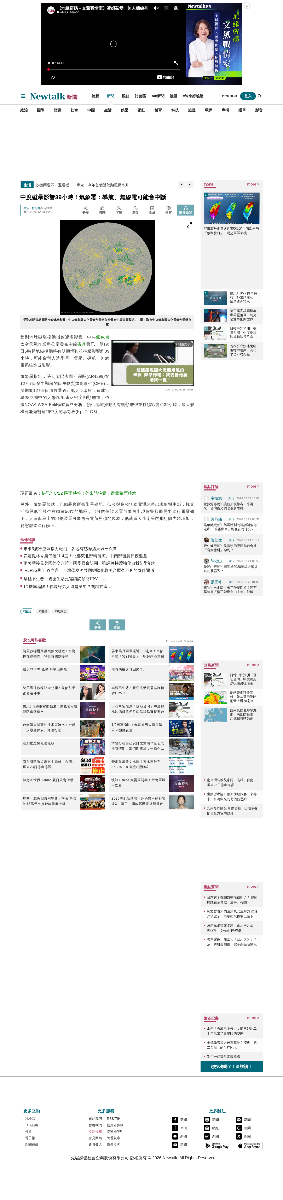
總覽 (95, 96)
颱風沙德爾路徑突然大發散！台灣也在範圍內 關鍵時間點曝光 (49, 653)
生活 (108, 110)
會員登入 (95, 1144)
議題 (173, 96)
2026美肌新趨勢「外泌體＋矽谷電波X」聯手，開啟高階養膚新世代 (138, 801)
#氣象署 (61, 611)
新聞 (110, 96)
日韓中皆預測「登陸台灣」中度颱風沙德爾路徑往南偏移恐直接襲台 (137, 709)
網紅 (141, 110)
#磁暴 (43, 611)
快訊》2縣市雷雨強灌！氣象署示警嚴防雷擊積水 (50, 709)
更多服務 (106, 1110)
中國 (91, 110)
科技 (175, 110)
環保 (208, 110)
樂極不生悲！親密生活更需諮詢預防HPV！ (137, 690)
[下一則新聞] (190, 184)
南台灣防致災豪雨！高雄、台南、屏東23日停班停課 (49, 764)
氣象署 (102, 337)
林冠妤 (36, 208)
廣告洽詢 (113, 1144)
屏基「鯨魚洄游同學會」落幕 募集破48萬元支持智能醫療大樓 (50, 801)
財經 (57, 110)
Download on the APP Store (249, 1146)
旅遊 (192, 110)
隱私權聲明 (115, 1131)
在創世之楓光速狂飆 (38, 743)
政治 (24, 110)
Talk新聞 (157, 96)
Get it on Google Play (217, 1146)
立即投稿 (95, 1131)
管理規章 (113, 1138)
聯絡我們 (95, 1125)
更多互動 (31, 1110)
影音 (259, 110)
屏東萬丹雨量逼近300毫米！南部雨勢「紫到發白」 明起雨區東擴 (137, 653)
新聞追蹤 (31, 1144)
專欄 (225, 110)
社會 (74, 110)
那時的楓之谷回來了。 (129, 669)
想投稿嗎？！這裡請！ (231, 1066)
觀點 (125, 96)
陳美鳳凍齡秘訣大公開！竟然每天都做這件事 (49, 690)
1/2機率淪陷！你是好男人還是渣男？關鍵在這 (136, 727)
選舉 (242, 110)
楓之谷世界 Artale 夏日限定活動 (48, 780)
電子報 (30, 1138)
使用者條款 (115, 1125)
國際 (41, 110)
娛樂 (124, 110)
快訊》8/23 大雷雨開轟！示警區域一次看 (138, 782)
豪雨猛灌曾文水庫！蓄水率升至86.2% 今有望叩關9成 (136, 764)
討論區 (140, 96)
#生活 (27, 611)
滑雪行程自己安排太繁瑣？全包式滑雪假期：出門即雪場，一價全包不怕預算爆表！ (137, 746)
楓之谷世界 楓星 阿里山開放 (45, 669)
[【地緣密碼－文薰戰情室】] (214, 44)
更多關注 (217, 1110)
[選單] (23, 96)
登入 (248, 96)
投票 (28, 1131)
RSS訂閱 (114, 1118)
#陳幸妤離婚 (193, 96)
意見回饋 (95, 1138)
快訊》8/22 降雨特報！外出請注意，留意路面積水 (89, 493)
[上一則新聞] (181, 184)
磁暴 (81, 344)
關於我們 (95, 1118)
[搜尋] (260, 96)
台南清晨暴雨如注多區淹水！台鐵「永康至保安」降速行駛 (49, 727)
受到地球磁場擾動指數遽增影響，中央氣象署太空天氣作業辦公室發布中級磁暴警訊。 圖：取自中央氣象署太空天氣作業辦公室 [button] (107, 322)
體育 (158, 110)
